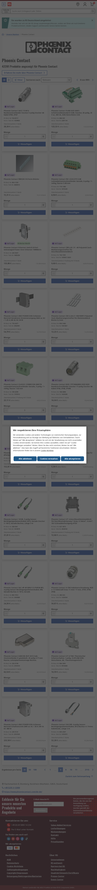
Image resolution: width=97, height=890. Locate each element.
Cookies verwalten (49, 458)
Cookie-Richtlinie (47, 450)
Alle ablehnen (25, 458)
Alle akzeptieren (72, 458)
